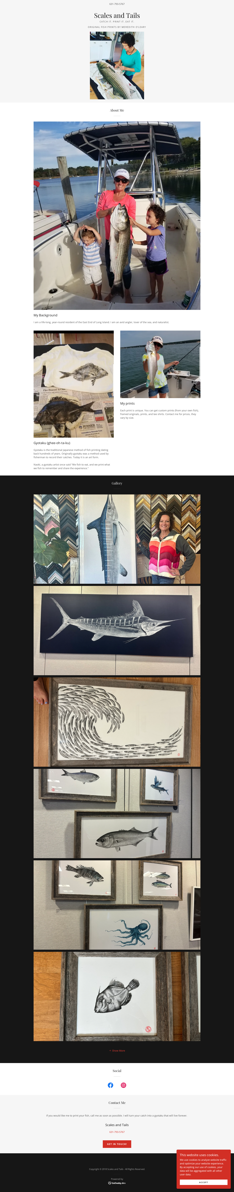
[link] (117, 17)
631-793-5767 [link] (117, 4)
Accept (203, 1182)
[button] (117, 1050)
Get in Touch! (117, 1144)
